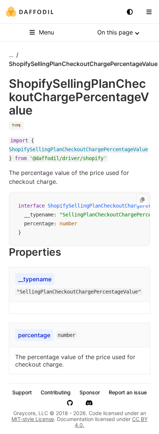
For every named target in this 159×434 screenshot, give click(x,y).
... (11, 55)
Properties (35, 252)
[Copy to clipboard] (142, 200)
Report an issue (128, 392)
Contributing (56, 392)
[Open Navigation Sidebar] (149, 12)
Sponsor (90, 392)
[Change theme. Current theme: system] (130, 12)
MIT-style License (32, 419)
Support (22, 392)
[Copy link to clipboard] (68, 252)
